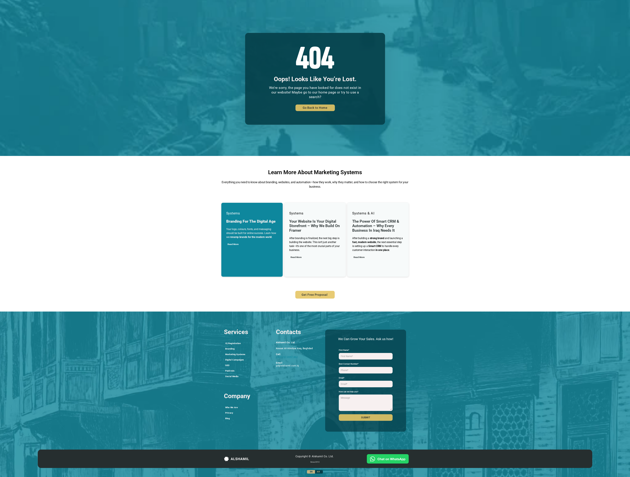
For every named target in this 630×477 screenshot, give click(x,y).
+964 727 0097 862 (287, 357)
